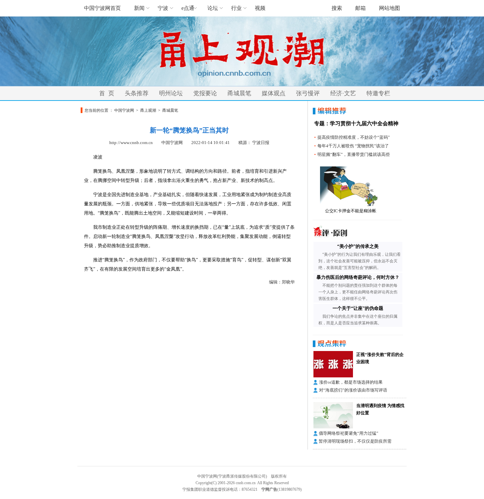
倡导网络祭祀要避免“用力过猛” (348, 433)
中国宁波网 (124, 110)
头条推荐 (136, 93)
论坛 (212, 8)
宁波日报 (260, 142)
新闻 (139, 8)
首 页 (106, 93)
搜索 (337, 8)
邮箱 (360, 8)
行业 (236, 8)
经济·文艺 (343, 93)
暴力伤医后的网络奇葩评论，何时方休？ (357, 277)
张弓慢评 (308, 93)
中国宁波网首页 (102, 8)
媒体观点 (273, 93)
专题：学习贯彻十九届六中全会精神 (356, 123)
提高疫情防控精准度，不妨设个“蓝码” (353, 137)
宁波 (163, 8)
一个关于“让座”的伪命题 (358, 308)
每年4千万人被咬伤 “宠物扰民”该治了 (353, 145)
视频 (260, 8)
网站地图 (389, 8)
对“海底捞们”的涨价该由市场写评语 (353, 390)
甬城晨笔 (239, 93)
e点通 (187, 8)
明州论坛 (171, 93)
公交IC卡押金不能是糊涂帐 (350, 210)
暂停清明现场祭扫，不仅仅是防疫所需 (355, 441)
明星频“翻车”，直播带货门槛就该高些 (353, 154)
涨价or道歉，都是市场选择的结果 (351, 382)
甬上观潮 (148, 110)
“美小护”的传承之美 (358, 246)
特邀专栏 (378, 93)
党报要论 (205, 93)
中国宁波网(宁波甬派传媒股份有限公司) (232, 476)
